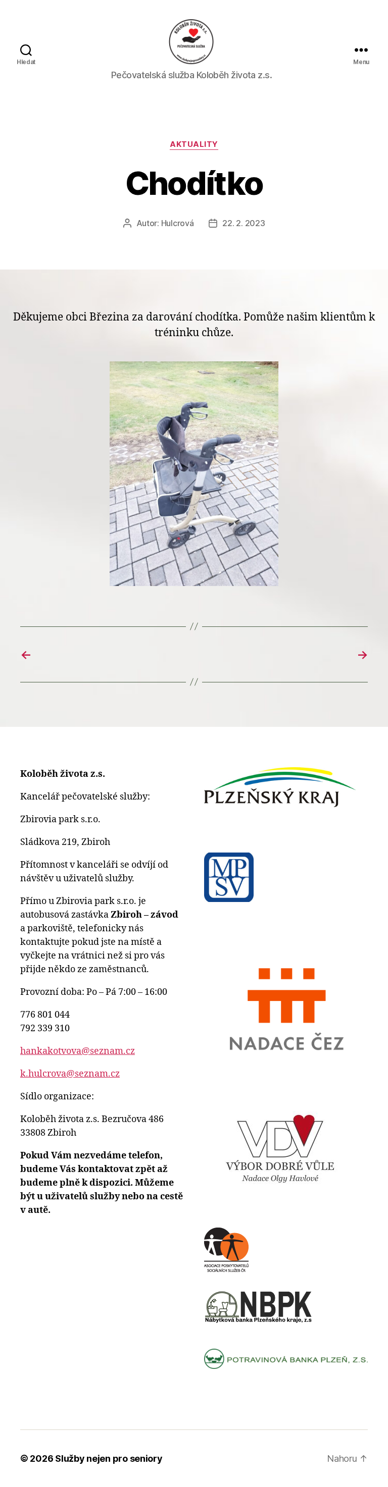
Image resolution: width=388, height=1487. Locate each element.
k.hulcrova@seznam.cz (70, 1074)
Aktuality (194, 144)
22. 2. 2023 (243, 223)
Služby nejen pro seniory (109, 1458)
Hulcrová (177, 223)
